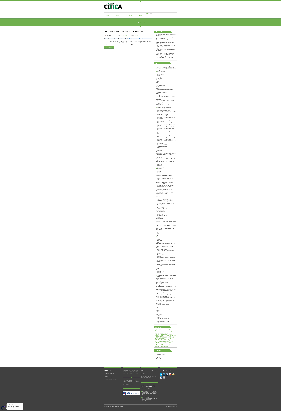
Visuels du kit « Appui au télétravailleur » (164, 294)
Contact (106, 376)
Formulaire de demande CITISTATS (163, 186)
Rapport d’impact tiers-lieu (161, 249)
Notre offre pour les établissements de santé (165, 243)
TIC (168, 341)
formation (162, 335)
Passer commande (160, 313)
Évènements (159, 164)
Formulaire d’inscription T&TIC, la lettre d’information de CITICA (164, 183)
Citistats (157, 332)
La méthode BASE (160, 210)
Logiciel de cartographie (160, 337)
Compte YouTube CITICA (161, 149)
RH (167, 341)
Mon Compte (159, 229)
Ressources (129, 15)
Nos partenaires (160, 74)
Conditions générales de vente (162, 321)
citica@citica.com (147, 377)
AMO (157, 82)
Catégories (159, 165)
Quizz (157, 247)
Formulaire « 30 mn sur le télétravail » (164, 175)
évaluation (166, 346)
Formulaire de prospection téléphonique (164, 192)
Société (118, 15)
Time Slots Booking (160, 283)
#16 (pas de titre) (159, 308)
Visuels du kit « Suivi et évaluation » (163, 301)
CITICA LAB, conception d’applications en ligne (166, 96)
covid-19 (172, 332)
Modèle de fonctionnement (163, 114)
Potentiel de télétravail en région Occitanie (166, 138)
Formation (158, 172)
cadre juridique (166, 331)
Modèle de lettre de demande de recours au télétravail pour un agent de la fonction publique (166, 224)
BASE (160, 331)
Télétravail (136, 35)
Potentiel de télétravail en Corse (164, 115)
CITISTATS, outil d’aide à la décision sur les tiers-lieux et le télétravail (165, 105)
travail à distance (163, 343)
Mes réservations (161, 170)
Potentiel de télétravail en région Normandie (166, 133)
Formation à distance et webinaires (163, 174)
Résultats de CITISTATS (162, 144)
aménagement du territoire (168, 329)
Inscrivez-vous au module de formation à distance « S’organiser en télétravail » (164, 201)
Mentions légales (159, 218)
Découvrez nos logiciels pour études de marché (166, 153)
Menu (148, 13)
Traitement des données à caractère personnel (166, 289)
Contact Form (159, 151)
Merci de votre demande (161, 220)
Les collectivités (159, 214)
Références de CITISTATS (162, 143)
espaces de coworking (168, 333)
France (167, 335)
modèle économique (170, 339)
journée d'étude (173, 335)
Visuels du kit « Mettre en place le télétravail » (165, 297)
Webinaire (169, 345)
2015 (158, 232)
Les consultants (160, 72)
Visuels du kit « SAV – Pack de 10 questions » (165, 300)
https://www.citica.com (147, 390)
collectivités (167, 332)
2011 (158, 238)
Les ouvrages (160, 272)
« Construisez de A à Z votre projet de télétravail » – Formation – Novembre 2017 (165, 66)
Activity (158, 81)
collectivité (162, 332)
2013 (158, 235)
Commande (158, 147)
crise (156, 333)
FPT (165, 335)
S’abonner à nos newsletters (111, 379)
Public (160, 341)
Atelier (156, 331)
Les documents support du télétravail (123, 31)
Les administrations (160, 211)
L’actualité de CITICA (109, 373)
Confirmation (159, 150)
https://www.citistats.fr (153, 392)
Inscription (158, 197)
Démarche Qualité (161, 71)
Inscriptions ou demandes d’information (164, 199)
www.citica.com (144, 378)
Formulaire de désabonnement (162, 190)
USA (166, 345)
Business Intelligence (160, 354)
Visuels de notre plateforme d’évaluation (164, 290)
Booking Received (160, 86)
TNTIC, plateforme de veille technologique (165, 285)
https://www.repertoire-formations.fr (150, 398)
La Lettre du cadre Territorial (161, 336)
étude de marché (159, 346)
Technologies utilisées (162, 146)
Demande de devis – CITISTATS (164, 109)
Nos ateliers (158, 242)
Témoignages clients (160, 281)
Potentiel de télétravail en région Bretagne (166, 122)
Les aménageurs (159, 213)
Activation (158, 79)
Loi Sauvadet (170, 337)
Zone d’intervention (160, 306)
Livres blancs (160, 274)
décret (159, 333)
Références (158, 253)
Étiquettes (159, 168)
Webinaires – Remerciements (162, 304)
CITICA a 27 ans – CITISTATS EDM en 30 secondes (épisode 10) (164, 55)
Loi (166, 337)
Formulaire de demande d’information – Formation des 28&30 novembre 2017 (164, 188)
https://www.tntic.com (147, 400)
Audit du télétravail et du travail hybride (165, 100)
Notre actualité (160, 254)
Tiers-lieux (158, 360)
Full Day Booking (159, 195)
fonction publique (160, 334)
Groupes (158, 196)
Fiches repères (160, 271)
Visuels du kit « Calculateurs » (162, 296)
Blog (140, 15)
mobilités (164, 339)
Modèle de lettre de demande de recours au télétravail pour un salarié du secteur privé (165, 227)
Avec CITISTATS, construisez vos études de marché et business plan (165, 46)
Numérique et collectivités (161, 356)
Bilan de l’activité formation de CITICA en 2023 (166, 52)
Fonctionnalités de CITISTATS (163, 110)
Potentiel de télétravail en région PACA (165, 139)
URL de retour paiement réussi (162, 318)
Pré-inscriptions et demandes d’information (165, 246)
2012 (158, 236)
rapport (164, 341)
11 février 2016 (158, 329)
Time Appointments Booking (162, 282)
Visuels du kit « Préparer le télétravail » (164, 299)
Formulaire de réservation (161, 193)
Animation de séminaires (161, 84)
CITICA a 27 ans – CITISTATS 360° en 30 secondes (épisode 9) (164, 58)
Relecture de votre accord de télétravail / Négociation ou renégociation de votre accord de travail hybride (165, 264)
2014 (158, 233)
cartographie (171, 331)
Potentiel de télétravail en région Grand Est (166, 126)
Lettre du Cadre (170, 336)
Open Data (158, 357)
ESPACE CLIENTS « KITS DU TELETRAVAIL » (165, 161)
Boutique (158, 88)
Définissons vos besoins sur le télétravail (164, 154)
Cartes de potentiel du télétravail (164, 107)
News (157, 231)
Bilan (162, 331)
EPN (162, 333)
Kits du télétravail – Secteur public (163, 208)
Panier (157, 245)
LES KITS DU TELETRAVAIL (162, 215)
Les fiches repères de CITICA (136, 39)
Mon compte (159, 314)
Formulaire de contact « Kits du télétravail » (165, 185)
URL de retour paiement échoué (162, 320)
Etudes (157, 163)
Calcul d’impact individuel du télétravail (164, 89)
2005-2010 (159, 239)
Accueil (108, 15)
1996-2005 (159, 240)
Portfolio (159, 256)
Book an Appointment (160, 85)
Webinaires (158, 303)
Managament (158, 340)
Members (158, 217)
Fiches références (160, 171)
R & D (158, 75)
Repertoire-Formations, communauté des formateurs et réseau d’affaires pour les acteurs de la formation (166, 49)
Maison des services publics (165, 338)
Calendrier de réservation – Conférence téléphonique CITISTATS (164, 91)
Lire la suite (109, 47)
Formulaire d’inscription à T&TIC (163, 177)
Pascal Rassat (124, 35)
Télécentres (172, 343)
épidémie (174, 345)
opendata (157, 341)
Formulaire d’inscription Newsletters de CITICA (166, 181)
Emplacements (160, 167)
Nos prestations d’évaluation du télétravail (165, 53)
